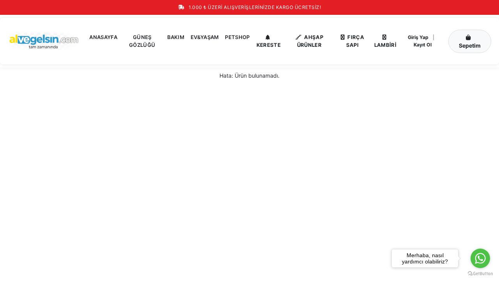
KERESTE (269, 45)
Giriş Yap (418, 37)
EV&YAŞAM (205, 37)
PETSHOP (237, 37)
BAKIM (176, 37)
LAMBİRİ (385, 45)
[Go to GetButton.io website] (480, 273)
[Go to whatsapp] (480, 258)
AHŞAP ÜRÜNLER (310, 41)
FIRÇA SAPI (355, 41)
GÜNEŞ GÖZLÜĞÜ (142, 41)
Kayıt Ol (423, 45)
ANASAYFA (103, 37)
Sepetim (470, 45)
